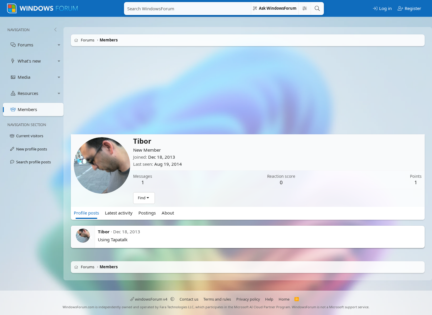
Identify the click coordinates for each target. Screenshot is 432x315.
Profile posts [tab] (86, 213)
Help (269, 299)
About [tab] (168, 213)
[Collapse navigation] (55, 29)
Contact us (189, 299)
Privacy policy (248, 299)
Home (284, 299)
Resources (28, 93)
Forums (25, 45)
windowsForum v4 (151, 299)
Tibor (104, 231)
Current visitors (29, 135)
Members (27, 109)
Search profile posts (33, 162)
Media (24, 77)
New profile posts (31, 149)
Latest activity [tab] (119, 213)
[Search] (317, 8)
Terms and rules (217, 299)
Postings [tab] (147, 213)
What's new (29, 61)
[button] (59, 44)
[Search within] (304, 8)
